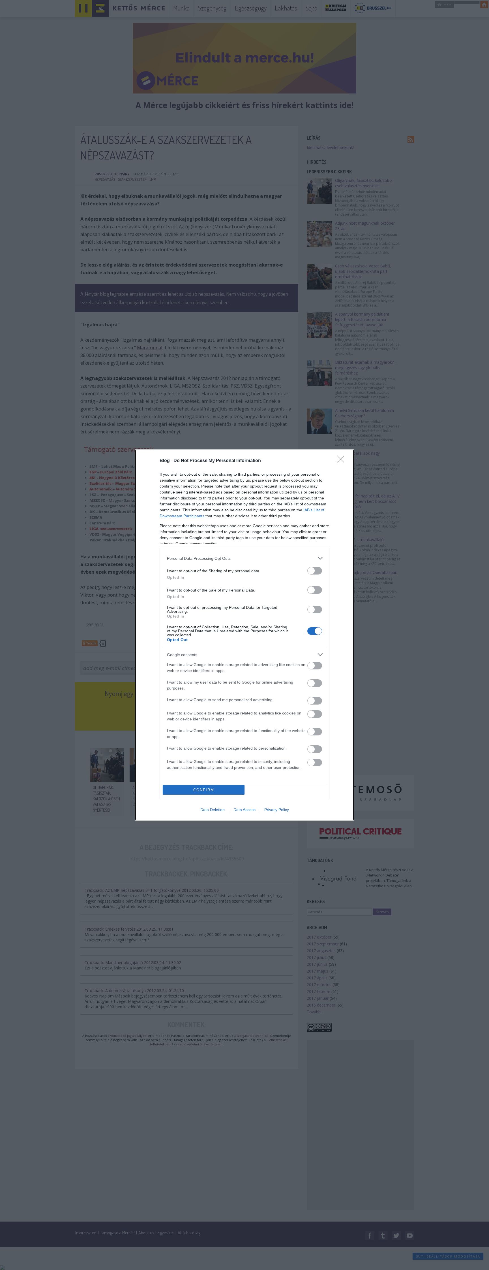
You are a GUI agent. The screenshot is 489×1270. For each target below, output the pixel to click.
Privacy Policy (276, 809)
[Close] (342, 461)
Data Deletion (212, 809)
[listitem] (244, 558)
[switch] (314, 571)
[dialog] (244, 635)
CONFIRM (203, 790)
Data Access (244, 809)
